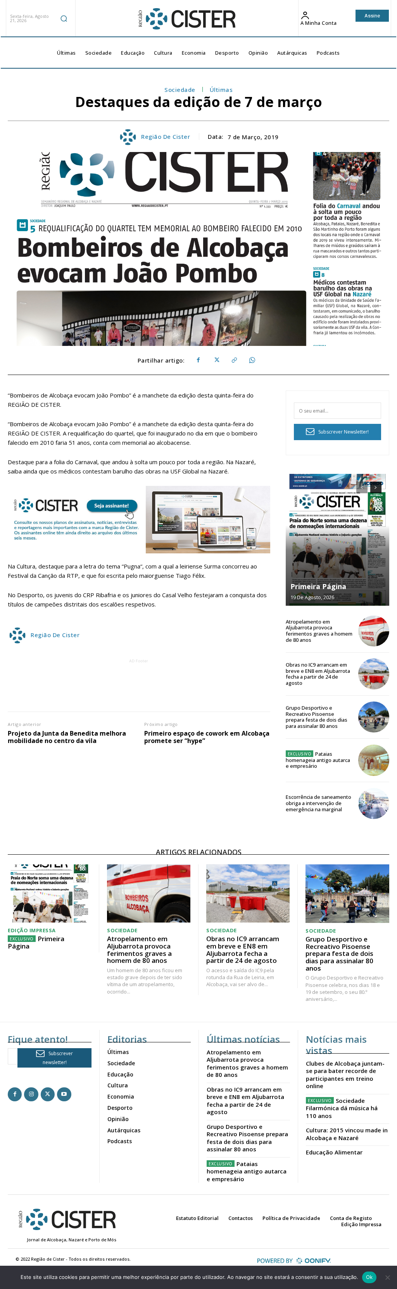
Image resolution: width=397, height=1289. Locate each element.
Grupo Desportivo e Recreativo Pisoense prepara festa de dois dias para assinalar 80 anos (316, 716)
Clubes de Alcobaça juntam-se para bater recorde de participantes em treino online (345, 1074)
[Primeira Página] (337, 540)
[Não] (387, 1277)
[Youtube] (64, 1094)
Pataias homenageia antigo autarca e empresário (318, 759)
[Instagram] (31, 1094)
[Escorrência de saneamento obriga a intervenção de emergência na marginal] (373, 803)
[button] (64, 18)
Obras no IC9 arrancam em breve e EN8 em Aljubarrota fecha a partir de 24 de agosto (318, 673)
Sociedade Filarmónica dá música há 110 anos (342, 1108)
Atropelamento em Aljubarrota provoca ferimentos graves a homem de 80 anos (319, 630)
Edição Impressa (32, 930)
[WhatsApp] (251, 360)
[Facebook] (198, 360)
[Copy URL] (234, 360)
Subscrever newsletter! (58, 1058)
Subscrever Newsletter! (343, 432)
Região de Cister (165, 136)
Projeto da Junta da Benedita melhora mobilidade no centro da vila (67, 737)
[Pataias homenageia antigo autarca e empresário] (373, 760)
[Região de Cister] (186, 19)
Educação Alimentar (334, 1152)
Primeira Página (318, 586)
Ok (369, 1277)
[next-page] (375, 487)
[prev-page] (362, 487)
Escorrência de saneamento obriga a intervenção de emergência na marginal (318, 802)
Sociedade (179, 89)
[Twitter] (216, 360)
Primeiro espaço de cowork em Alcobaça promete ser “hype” (206, 737)
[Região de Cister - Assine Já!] (139, 519)
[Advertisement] (148, 682)
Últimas (221, 89)
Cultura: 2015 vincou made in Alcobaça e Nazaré (347, 1134)
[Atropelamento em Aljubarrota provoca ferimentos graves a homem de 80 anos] (373, 630)
